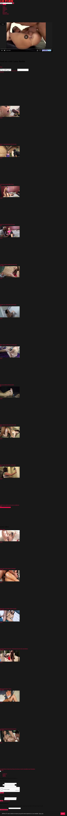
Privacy (4, 774)
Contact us (5, 773)
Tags (4, 11)
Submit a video (6, 13)
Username (2, 783)
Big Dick (2, 71)
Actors (4, 10)
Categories (5, 9)
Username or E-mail (4, 808)
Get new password (4, 809)
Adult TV (5, 7)
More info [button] (41, 813)
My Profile (5, 12)
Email (1, 784)
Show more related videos (5, 507)
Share (1, 66)
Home (4, 6)
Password (2, 786)
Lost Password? (6, 800)
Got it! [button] (62, 813)
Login (1, 4)
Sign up (2, 792)
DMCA (4, 776)
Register (4, 4)
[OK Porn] (6, 1)
